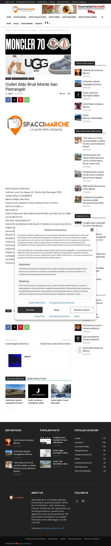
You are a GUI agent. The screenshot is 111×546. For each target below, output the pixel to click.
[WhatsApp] (27, 99)
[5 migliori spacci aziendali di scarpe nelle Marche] (78, 225)
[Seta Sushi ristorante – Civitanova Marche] (78, 327)
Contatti (38, 23)
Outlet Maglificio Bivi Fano (17, 344)
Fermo (15, 30)
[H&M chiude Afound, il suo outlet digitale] (78, 188)
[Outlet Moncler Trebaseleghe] (78, 117)
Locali (16, 23)
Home (9, 17)
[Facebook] (8, 99)
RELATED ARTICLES (15, 379)
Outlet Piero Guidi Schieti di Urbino (55, 344)
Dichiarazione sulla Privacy (59, 316)
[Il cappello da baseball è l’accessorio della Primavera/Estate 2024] (78, 199)
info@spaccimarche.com (53, 528)
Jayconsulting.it (25, 543)
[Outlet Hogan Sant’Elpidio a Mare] (45, 453)
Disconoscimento (63, 2)
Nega (56, 310)
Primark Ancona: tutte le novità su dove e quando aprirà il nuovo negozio (93, 175)
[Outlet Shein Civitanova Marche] (78, 106)
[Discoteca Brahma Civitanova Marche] (78, 338)
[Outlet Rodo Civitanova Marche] (78, 72)
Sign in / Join (9, 2)
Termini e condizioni (79, 2)
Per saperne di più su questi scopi (62, 302)
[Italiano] (47, 23)
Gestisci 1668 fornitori (37, 302)
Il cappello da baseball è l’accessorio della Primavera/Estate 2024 (93, 200)
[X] (14, 99)
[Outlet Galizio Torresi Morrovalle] (61, 391)
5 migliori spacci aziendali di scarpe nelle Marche (60, 440)
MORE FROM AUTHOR (36, 379)
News (9, 23)
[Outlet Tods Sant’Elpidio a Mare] (45, 464)
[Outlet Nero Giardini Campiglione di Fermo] (15, 391)
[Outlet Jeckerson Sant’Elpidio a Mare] (38, 391)
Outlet (31, 79)
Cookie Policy (40, 316)
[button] (92, 229)
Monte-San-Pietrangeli (28, 30)
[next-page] (11, 408)
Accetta (30, 310)
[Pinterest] (20, 99)
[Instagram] (83, 501)
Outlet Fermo (54, 17)
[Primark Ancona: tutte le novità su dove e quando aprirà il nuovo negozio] (78, 174)
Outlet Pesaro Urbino (88, 17)
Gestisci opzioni (82, 310)
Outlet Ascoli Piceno (37, 17)
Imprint (76, 316)
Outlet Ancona (20, 17)
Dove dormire (27, 23)
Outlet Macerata (69, 17)
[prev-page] (7, 408)
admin (10, 94)
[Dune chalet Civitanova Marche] (78, 350)
